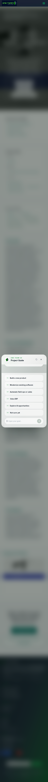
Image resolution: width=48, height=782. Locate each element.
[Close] (41, 359)
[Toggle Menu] (43, 3)
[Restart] (36, 359)
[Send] (39, 421)
